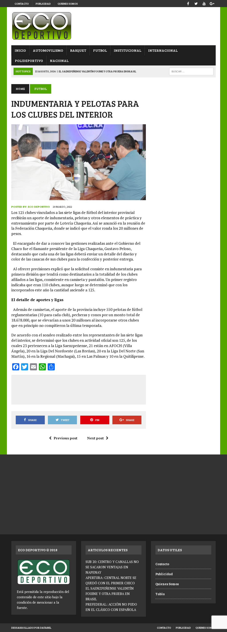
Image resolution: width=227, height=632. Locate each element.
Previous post (65, 438)
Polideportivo (29, 60)
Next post (95, 438)
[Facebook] (188, 3)
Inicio (20, 50)
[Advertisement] (96, 389)
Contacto (22, 3)
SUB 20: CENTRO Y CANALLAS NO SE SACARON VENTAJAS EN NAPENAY (112, 567)
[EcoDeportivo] (113, 26)
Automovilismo (48, 50)
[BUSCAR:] (191, 71)
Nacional (59, 60)
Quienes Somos (68, 3)
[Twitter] (196, 3)
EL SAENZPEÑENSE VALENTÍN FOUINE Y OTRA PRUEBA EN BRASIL (110, 593)
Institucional (127, 50)
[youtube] (204, 3)
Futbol (100, 50)
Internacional (163, 50)
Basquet (78, 50)
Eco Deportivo (39, 206)
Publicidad (43, 3)
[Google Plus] (212, 3)
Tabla (160, 594)
